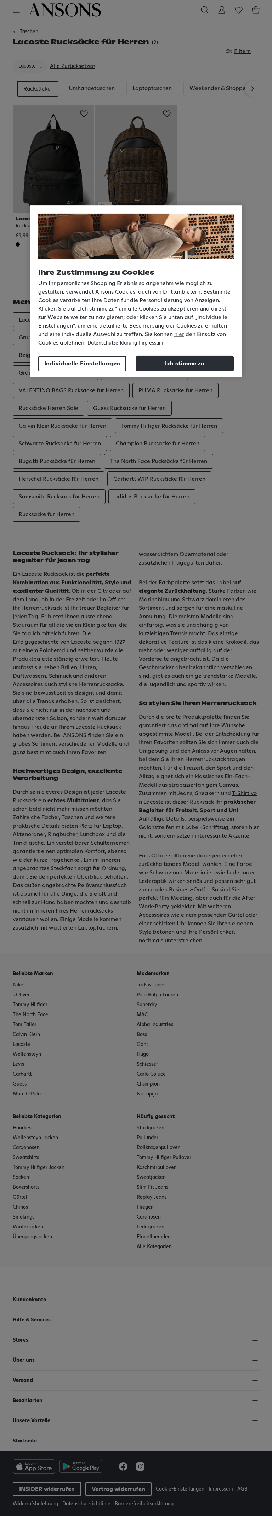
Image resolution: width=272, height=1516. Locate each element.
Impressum (151, 343)
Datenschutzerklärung (112, 343)
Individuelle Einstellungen (82, 363)
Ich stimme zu (184, 363)
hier (179, 334)
